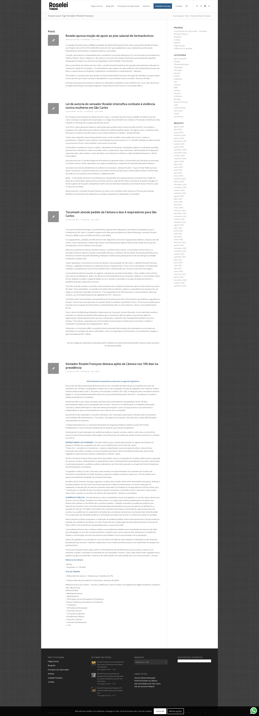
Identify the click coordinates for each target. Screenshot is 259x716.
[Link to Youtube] (205, 6)
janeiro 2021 (179, 277)
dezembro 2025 (180, 141)
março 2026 (178, 132)
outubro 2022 (179, 219)
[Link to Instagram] (197, 6)
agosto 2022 (179, 225)
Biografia (177, 37)
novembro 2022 (180, 216)
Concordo (160, 711)
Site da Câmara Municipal (144, 678)
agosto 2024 (179, 161)
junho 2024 (178, 167)
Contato (177, 40)
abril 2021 (178, 268)
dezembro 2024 (180, 149)
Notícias (87, 39)
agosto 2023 (179, 196)
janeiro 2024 (179, 181)
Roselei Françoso (181, 102)
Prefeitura (178, 96)
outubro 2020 (179, 283)
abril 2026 (178, 129)
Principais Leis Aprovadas (58, 669)
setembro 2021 (180, 257)
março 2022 (178, 239)
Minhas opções (175, 711)
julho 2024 (178, 164)
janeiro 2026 (179, 138)
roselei (97, 39)
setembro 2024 (180, 158)
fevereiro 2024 (180, 178)
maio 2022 (178, 233)
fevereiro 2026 (180, 135)
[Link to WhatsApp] (209, 6)
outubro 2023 (179, 190)
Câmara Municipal (181, 64)
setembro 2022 (180, 222)
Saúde (176, 113)
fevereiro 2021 (180, 274)
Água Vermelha (180, 58)
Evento (177, 76)
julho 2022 (178, 228)
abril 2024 (178, 173)
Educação (178, 70)
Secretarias (178, 116)
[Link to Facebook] (201, 6)
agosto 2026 (179, 126)
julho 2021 (178, 260)
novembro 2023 (180, 187)
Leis (175, 82)
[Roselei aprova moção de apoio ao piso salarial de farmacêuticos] (53, 40)
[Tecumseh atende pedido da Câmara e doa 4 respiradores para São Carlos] (53, 216)
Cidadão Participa (55, 678)
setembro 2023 (180, 193)
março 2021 (178, 271)
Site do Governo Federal (144, 686)
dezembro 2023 (180, 184)
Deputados (178, 67)
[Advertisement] (198, 683)
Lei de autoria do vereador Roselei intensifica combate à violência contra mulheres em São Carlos (110, 106)
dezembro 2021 (180, 248)
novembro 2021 (180, 251)
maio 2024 (178, 170)
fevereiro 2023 (180, 210)
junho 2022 (178, 231)
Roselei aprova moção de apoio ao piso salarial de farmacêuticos (110, 36)
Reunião (177, 99)
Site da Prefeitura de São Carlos (147, 683)
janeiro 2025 (179, 147)
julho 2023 (178, 199)
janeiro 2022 (179, 245)
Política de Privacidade (183, 48)
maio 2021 (178, 265)
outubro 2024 (179, 155)
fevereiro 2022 (180, 242)
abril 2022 (178, 236)
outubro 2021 (179, 254)
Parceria (177, 93)
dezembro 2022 (180, 213)
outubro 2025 (179, 144)
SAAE (176, 105)
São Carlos (178, 111)
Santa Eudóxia (180, 108)
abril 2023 (178, 205)
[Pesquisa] (186, 6)
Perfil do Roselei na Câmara (145, 680)
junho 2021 (178, 262)
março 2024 (178, 176)
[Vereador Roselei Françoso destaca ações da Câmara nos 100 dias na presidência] (53, 368)
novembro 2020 (180, 280)
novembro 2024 (180, 152)
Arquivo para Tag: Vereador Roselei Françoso (71, 15)
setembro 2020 (180, 286)
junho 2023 (178, 202)
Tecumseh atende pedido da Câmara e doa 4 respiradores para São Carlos (111, 214)
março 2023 (178, 207)
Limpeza (177, 84)
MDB (176, 87)
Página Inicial (179, 45)
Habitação (178, 79)
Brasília (177, 61)
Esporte (177, 73)
